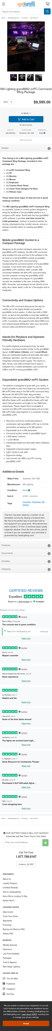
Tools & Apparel (10, 962)
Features (6, 545)
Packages (36, 501)
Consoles (25, 18)
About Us (7, 878)
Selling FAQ (8, 933)
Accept (26, 1023)
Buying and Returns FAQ (14, 929)
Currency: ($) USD (26, 864)
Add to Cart (27, 119)
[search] (47, 11)
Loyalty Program (10, 883)
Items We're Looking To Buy (15, 896)
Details (5, 147)
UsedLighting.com (13, 18)
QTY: (6, 102)
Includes (6, 561)
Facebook (10, 983)
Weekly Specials (10, 945)
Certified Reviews (10, 887)
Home (3, 18)
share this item (27, 140)
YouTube (10, 994)
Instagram (10, 988)
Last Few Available (11, 953)
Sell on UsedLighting (12, 891)
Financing (7, 924)
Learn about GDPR (29, 1014)
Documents (7, 553)
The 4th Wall (12, 978)
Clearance (7, 949)
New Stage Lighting (11, 966)
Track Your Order (10, 916)
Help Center (8, 911)
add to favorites (27, 125)
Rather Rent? (9, 900)
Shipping (6, 569)
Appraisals (7, 920)
